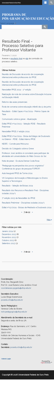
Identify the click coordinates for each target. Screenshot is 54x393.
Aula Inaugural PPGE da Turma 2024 (17, 173)
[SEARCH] (51, 2)
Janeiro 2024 (7, 231)
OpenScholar (46, 362)
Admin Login (6, 359)
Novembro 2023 (9, 237)
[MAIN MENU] (45, 2)
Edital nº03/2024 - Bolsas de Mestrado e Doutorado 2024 (26, 207)
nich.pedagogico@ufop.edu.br (14, 312)
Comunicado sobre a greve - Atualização (19, 119)
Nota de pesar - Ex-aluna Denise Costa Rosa (20, 161)
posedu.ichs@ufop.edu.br (12, 300)
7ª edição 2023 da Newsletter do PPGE (18, 198)
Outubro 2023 (8, 240)
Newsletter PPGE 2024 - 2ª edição (16, 90)
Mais (49, 220)
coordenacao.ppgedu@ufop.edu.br (16, 288)
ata (27, 58)
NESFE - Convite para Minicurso (15, 144)
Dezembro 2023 (9, 234)
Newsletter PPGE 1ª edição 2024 (15, 131)
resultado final (16, 58)
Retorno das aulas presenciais (14, 102)
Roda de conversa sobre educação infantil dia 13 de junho (26, 107)
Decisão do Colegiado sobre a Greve (18, 149)
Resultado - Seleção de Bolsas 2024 (17, 186)
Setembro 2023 (8, 243)
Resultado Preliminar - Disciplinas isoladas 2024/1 (23, 203)
